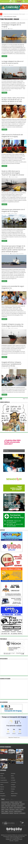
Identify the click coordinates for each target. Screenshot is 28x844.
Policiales (13, 789)
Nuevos (7, 799)
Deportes (2, 786)
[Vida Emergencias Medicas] (11, 546)
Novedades (15, 103)
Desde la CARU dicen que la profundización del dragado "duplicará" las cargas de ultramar (13, 173)
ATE (7, 807)
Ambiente (2, 773)
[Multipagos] (11, 536)
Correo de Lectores (4, 782)
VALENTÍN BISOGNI (5, 813)
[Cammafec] (11, 611)
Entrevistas (2, 793)
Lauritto (17, 809)
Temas (2, 799)
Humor (12, 775)
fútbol (3, 811)
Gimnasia (12, 802)
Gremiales (13, 773)
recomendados (19, 805)
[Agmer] (11, 589)
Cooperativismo (3, 780)
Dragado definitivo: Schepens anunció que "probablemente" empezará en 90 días (12, 364)
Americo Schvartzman (5, 802)
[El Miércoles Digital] (14, 7)
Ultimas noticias (14, 793)
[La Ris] (11, 559)
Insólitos (13, 777)
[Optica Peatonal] (11, 601)
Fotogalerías (2, 795)
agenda (3, 805)
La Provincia (13, 782)
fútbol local (16, 813)
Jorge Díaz (11, 807)
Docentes (21, 809)
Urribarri (6, 809)
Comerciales (2, 777)
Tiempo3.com (16, 737)
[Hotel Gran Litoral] (11, 574)
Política (12, 791)
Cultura (1, 784)
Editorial (2, 789)
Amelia (1, 775)
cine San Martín (22, 813)
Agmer (20, 802)
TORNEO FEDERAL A (17, 811)
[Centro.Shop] (11, 630)
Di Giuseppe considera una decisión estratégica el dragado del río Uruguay (13, 24)
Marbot (3, 809)
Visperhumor (13, 795)
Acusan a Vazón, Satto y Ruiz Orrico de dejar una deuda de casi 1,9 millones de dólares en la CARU (13, 99)
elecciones (11, 811)
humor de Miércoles (17, 807)
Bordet (24, 807)
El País (1, 791)
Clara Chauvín (12, 809)
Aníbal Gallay (13, 805)
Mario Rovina (7, 805)
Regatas (6, 811)
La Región (11, 28)
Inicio (1, 16)
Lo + (12, 799)
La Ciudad (12, 176)
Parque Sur (4, 807)
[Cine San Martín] (11, 620)
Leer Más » (4, 56)
